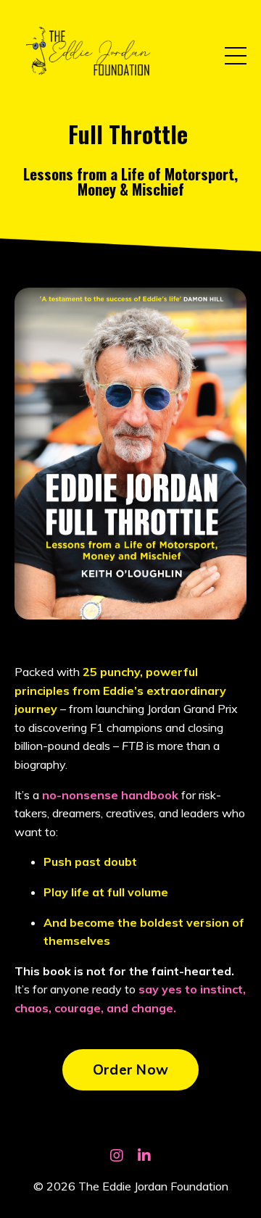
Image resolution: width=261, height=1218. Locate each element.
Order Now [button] (130, 1069)
